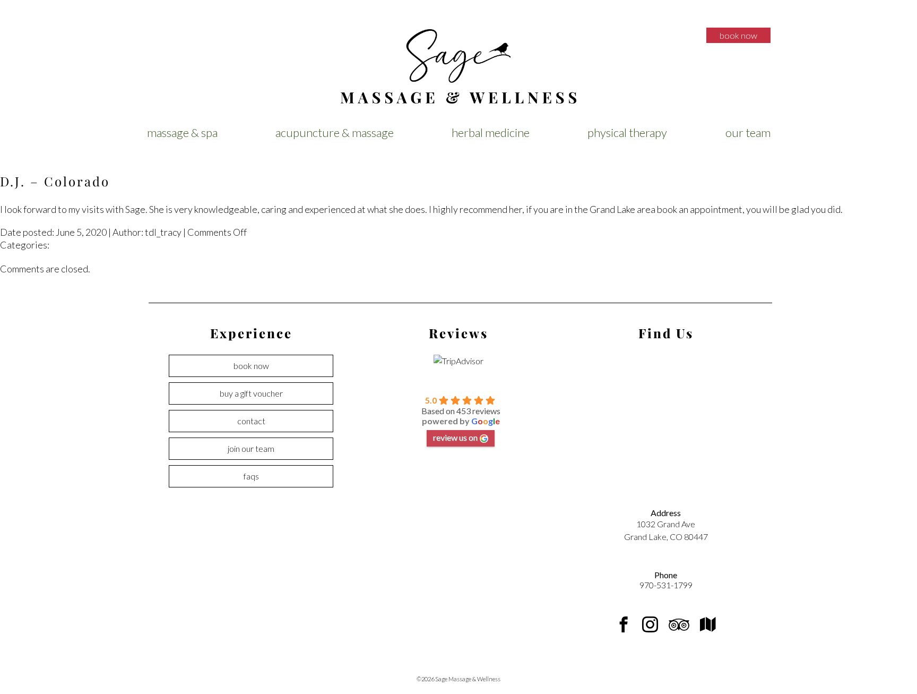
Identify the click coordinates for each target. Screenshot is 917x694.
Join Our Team (251, 448)
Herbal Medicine (491, 132)
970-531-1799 (666, 585)
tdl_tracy (163, 232)
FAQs (251, 476)
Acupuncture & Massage (334, 132)
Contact (251, 421)
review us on (455, 437)
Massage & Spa (182, 132)
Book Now (738, 35)
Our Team (748, 132)
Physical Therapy (627, 132)
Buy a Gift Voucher (251, 393)
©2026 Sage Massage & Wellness (458, 678)
